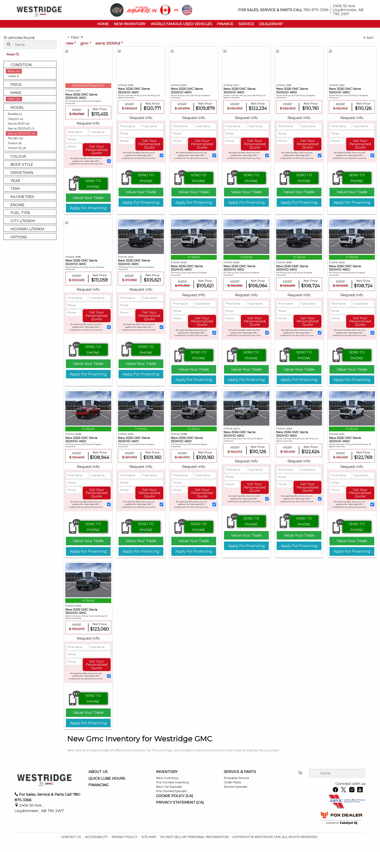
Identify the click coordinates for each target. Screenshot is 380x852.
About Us (98, 772)
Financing (98, 785)
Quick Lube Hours (106, 778)
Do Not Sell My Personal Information (194, 837)
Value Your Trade (88, 197)
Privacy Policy (125, 837)
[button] (103, 24)
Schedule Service (236, 778)
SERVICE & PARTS (240, 772)
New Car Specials (169, 787)
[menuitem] (31, 71)
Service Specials (235, 787)
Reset (11, 54)
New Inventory (167, 778)
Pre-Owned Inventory (172, 782)
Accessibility (96, 837)
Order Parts (232, 782)
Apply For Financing (88, 208)
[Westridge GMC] (39, 9)
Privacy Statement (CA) (180, 802)
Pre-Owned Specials (171, 791)
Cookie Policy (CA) (174, 796)
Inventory (167, 772)
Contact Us (71, 837)
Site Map (149, 837)
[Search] (8, 44)
